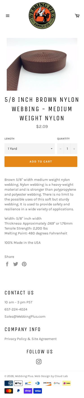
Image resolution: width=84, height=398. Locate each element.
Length (9, 138)
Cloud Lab (61, 376)
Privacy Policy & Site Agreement (30, 339)
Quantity (63, 138)
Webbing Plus (24, 376)
